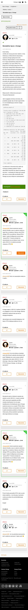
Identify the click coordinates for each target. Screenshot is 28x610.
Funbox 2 (5, 191)
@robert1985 (6, 228)
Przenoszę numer (4, 562)
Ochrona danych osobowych (7, 605)
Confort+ (3, 598)
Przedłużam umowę (5, 564)
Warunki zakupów (4, 602)
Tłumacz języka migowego (19, 596)
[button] (25, 34)
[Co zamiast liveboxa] (20, 27)
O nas (15, 571)
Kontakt (15, 573)
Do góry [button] (4, 555)
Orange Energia (19, 598)
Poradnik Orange (10, 598)
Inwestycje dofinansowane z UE (17, 607)
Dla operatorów (4, 571)
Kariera (15, 574)
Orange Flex (3, 591)
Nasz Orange (6, 6)
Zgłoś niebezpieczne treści (6, 596)
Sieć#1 (9, 591)
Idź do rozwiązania (22, 24)
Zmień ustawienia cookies (14, 593)
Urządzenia (13, 6)
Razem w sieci (4, 593)
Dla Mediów (3, 574)
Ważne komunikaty (5, 600)
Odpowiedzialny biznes (17, 591)
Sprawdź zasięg (17, 564)
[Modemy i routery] (11, 27)
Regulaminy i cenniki (5, 565)
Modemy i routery (7, 9)
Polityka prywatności (14, 602)
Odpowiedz (21, 199)
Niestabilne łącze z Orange (12, 46)
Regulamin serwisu (14, 600)
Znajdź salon (16, 562)
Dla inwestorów (4, 573)
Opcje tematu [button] (6, 17)
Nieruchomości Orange (19, 605)
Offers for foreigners (5, 607)
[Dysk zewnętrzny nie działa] (18, 27)
